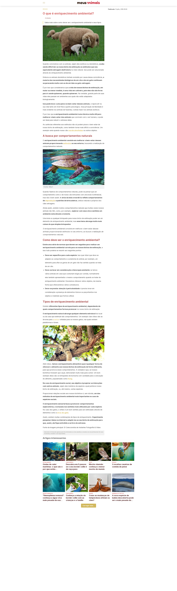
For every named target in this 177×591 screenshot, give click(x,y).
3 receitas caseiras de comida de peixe (122, 465)
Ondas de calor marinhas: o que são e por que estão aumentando (53, 466)
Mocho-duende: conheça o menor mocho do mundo (97, 466)
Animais (45, 9)
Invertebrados (48, 493)
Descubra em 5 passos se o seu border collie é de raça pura (76, 466)
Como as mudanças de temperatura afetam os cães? (99, 497)
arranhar (56, 319)
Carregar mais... (88, 506)
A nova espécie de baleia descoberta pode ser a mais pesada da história (123, 497)
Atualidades (47, 462)
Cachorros (69, 462)
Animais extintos (118, 493)
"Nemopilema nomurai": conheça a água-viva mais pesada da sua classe (53, 497)
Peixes (114, 462)
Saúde (91, 493)
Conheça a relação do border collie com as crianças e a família (76, 497)
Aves (90, 462)
